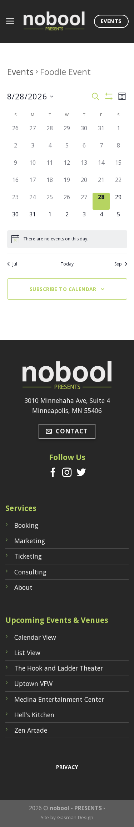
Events (20, 71)
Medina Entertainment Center (59, 699)
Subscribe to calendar (63, 289)
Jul (15, 264)
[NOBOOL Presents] (54, 21)
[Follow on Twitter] (81, 473)
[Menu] (10, 21)
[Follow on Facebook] (53, 473)
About (23, 587)
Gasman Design (75, 817)
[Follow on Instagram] (66, 473)
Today (67, 264)
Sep (118, 264)
